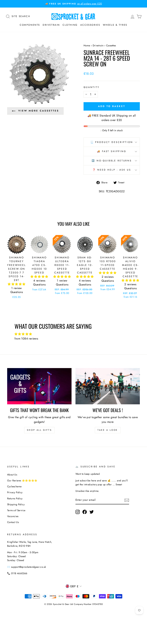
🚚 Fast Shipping (111, 151)
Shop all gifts (39, 430)
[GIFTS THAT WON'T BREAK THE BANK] (39, 386)
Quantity (91, 87)
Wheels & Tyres (115, 25)
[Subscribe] (126, 500)
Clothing (70, 25)
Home (87, 45)
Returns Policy (15, 498)
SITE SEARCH (21, 16)
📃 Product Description (111, 142)
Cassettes (111, 45)
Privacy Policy (15, 492)
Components (30, 25)
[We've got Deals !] (107, 386)
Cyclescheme (14, 486)
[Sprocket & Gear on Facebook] (84, 512)
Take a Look (108, 430)
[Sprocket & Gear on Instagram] (77, 512)
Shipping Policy (16, 504)
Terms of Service (16, 510)
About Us (12, 474)
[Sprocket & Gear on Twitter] (91, 512)
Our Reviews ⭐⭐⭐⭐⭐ (22, 480)
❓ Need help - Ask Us (112, 169)
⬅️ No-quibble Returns (112, 160)
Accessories (90, 25)
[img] (74, 334)
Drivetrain (51, 25)
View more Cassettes (38, 110)
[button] (16, 284)
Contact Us (13, 522)
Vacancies (12, 516)
